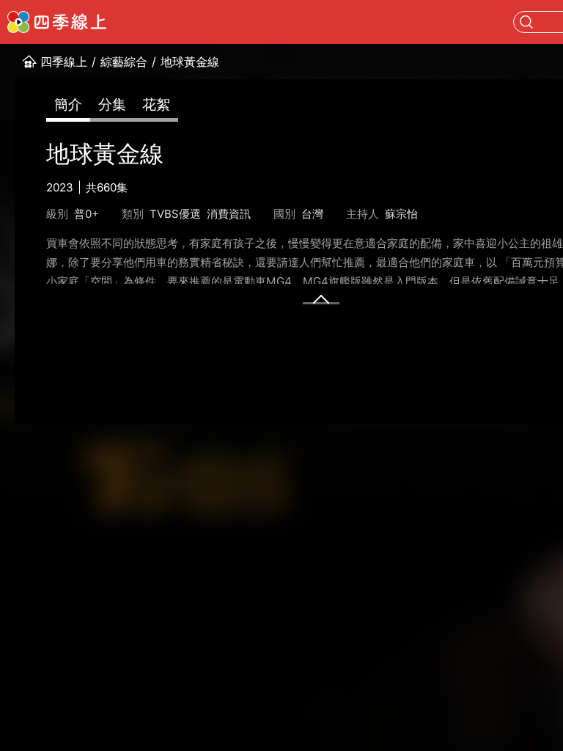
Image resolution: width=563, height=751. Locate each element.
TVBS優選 (175, 214)
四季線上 (63, 61)
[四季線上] (56, 22)
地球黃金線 (190, 61)
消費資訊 (229, 214)
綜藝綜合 (123, 61)
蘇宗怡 (401, 214)
